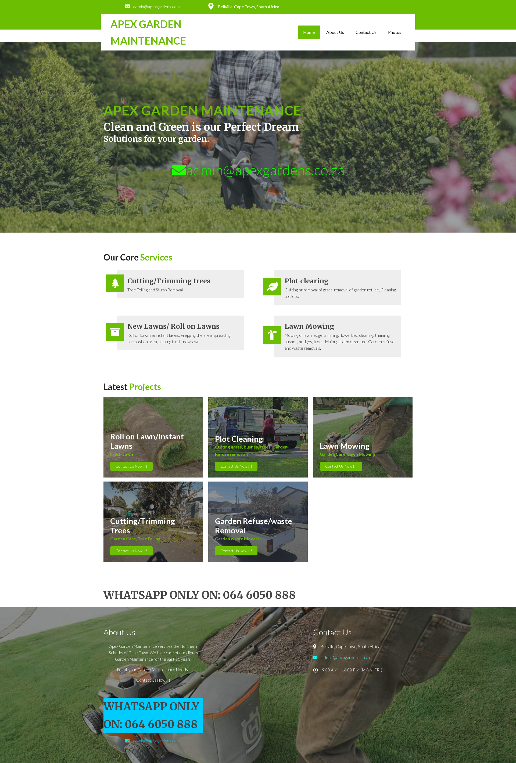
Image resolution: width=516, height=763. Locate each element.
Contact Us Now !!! (131, 466)
